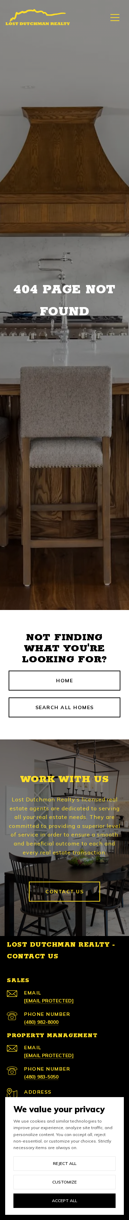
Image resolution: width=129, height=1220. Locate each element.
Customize (64, 1182)
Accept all (64, 1200)
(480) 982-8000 (41, 1022)
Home (64, 680)
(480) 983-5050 (41, 1077)
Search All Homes (64, 707)
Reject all (64, 1163)
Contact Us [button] (64, 891)
